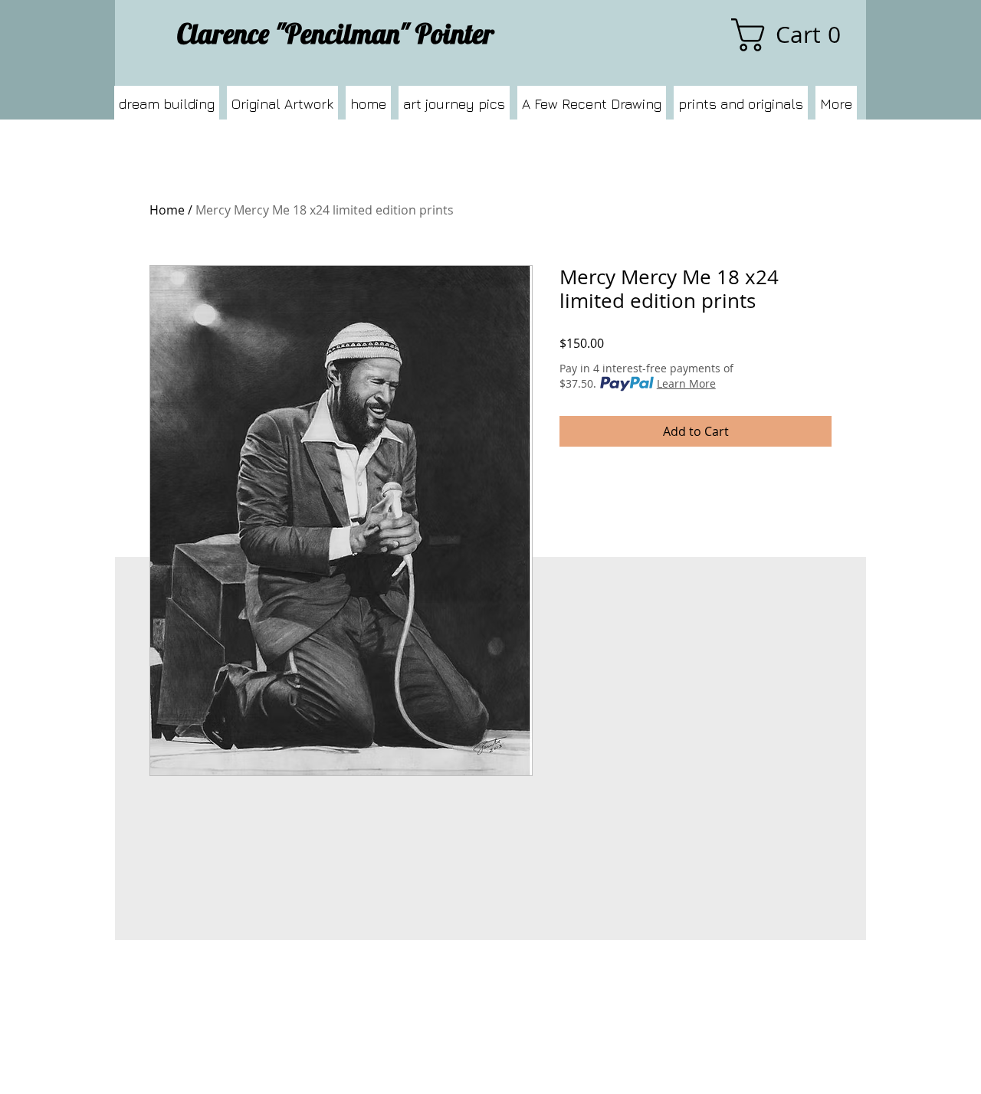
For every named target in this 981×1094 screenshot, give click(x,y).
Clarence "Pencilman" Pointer (335, 33)
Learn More (686, 383)
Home (167, 209)
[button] (793, 34)
